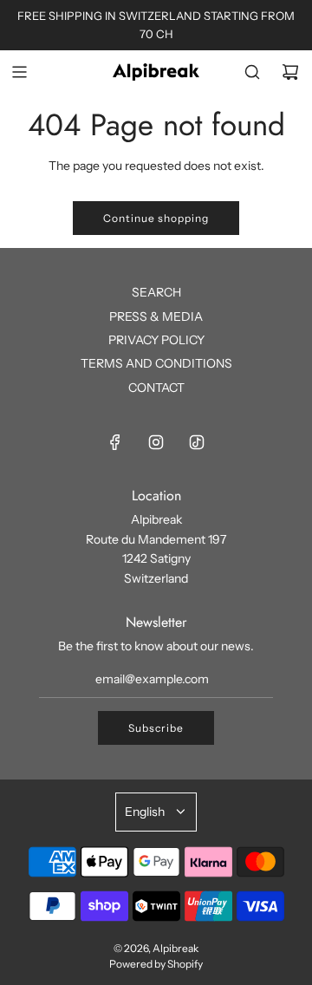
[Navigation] (19, 72)
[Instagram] (156, 442)
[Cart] (290, 72)
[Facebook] (115, 442)
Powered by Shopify (156, 963)
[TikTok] (197, 442)
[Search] (252, 72)
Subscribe (156, 727)
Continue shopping (156, 218)
